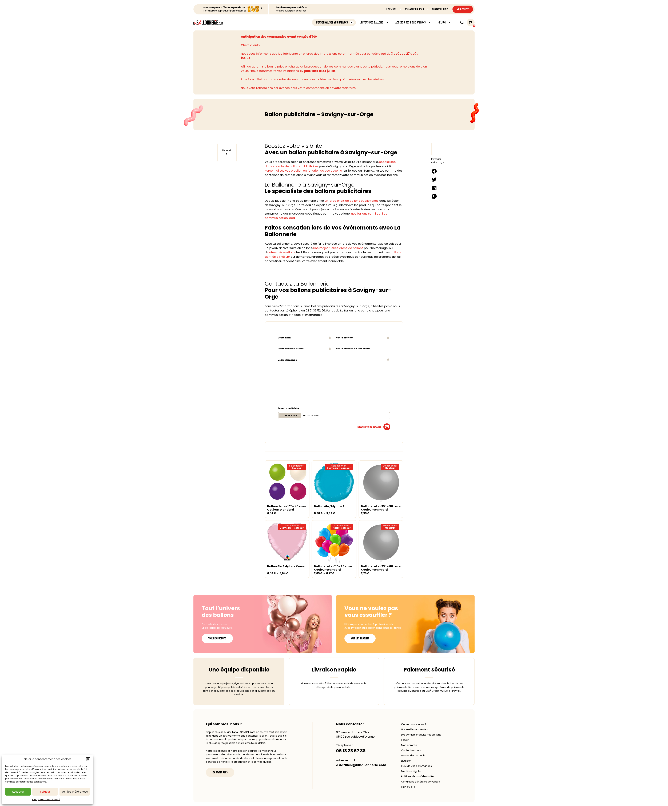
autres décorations (281, 252)
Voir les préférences (74, 791)
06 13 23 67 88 (351, 751)
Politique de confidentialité (46, 799)
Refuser (45, 791)
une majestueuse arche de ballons (338, 248)
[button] (88, 759)
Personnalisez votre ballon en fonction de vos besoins (303, 171)
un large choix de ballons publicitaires (352, 201)
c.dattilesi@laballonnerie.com (361, 765)
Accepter (18, 791)
